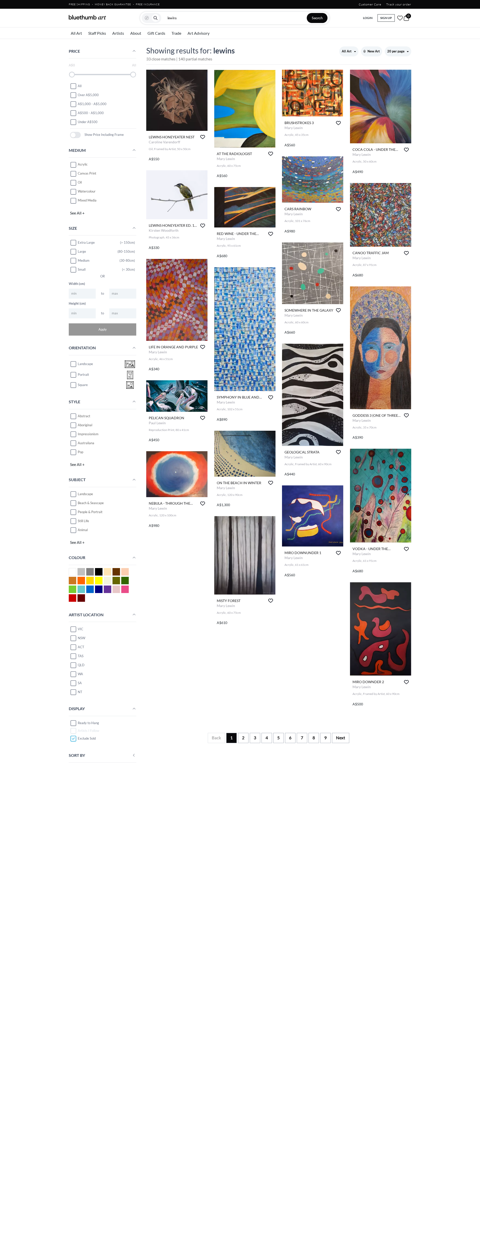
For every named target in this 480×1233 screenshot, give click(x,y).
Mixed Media (87, 201)
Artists (118, 33)
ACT (81, 647)
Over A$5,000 (88, 95)
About (135, 33)
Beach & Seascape (91, 503)
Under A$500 (88, 122)
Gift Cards (156, 33)
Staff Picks (97, 33)
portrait (83, 375)
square (83, 385)
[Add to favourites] (202, 137)
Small (82, 269)
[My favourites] (400, 18)
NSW (81, 638)
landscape (85, 364)
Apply (102, 329)
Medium (84, 260)
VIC (80, 629)
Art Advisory (199, 33)
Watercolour (87, 192)
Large (82, 251)
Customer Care (370, 4)
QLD (81, 665)
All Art (76, 33)
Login (367, 18)
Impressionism (88, 434)
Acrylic (83, 165)
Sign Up (386, 18)
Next (340, 737)
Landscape (85, 494)
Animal (83, 530)
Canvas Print (87, 174)
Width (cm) (77, 284)
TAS (81, 656)
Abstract (84, 416)
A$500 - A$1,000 (91, 113)
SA (80, 683)
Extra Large (86, 242)
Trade (176, 33)
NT (80, 692)
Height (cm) (77, 303)
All (80, 86)
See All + (77, 212)
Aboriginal (85, 425)
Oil (80, 183)
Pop (80, 452)
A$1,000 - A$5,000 (92, 104)
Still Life (83, 521)
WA (80, 674)
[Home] (87, 17)
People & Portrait (90, 512)
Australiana (86, 443)
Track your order (398, 4)
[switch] (75, 135)
